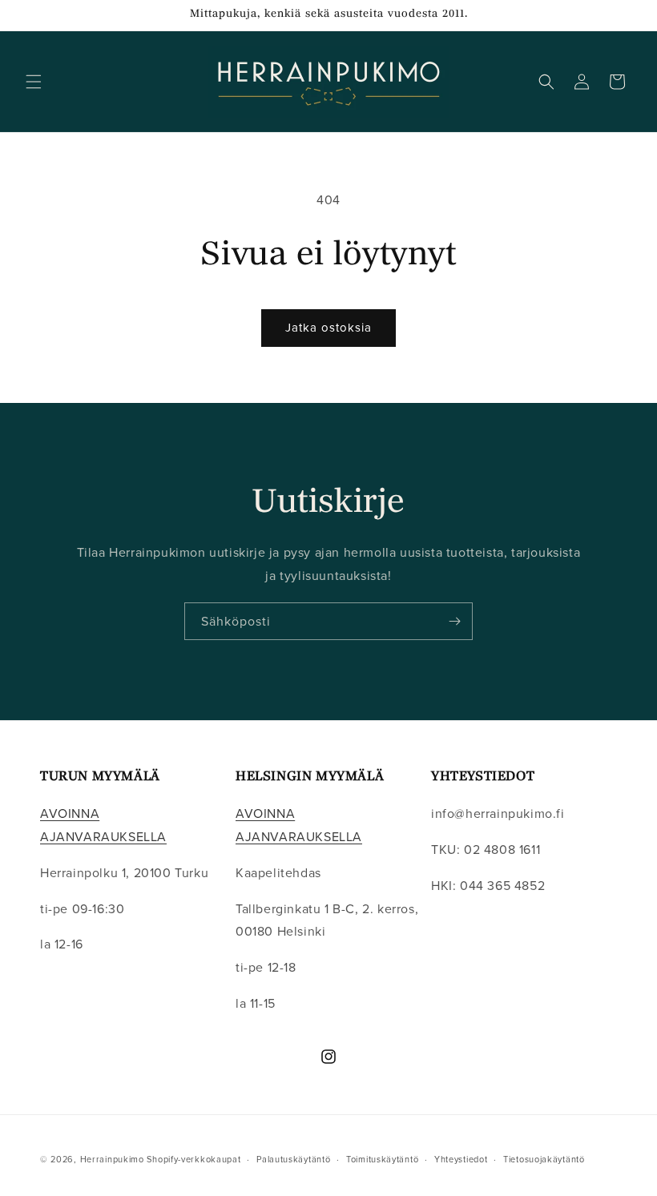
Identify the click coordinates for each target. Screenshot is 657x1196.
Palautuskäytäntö (293, 1159)
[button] (33, 81)
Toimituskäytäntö (382, 1159)
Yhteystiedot (460, 1159)
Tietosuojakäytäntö (544, 1159)
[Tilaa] (454, 621)
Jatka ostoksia (328, 327)
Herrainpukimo (112, 1159)
